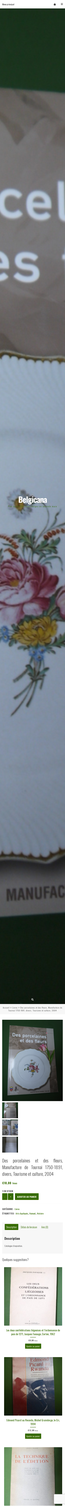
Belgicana (32, 499)
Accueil (6, 1007)
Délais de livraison (29, 1227)
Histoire (40, 1213)
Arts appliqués (22, 1213)
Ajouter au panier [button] (33, 1346)
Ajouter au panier (26, 1196)
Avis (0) (44, 1227)
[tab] (11, 1227)
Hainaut (32, 1213)
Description (11, 1227)
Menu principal (8, 4)
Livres (15, 1007)
